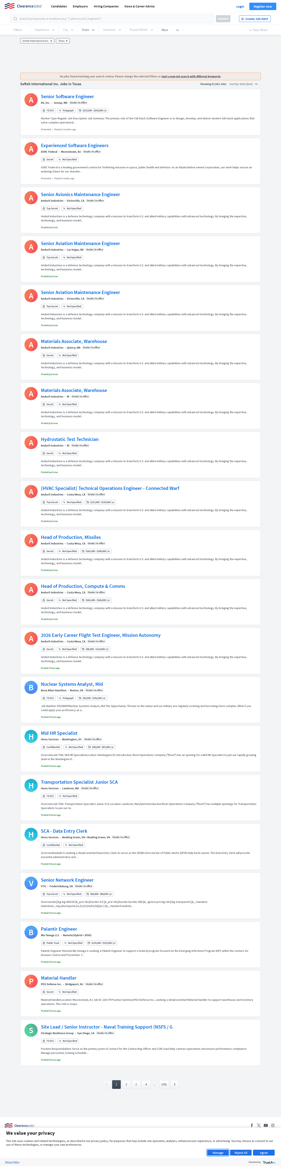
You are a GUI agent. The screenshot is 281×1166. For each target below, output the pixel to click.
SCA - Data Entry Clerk (64, 831)
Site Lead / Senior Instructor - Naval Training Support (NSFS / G (107, 1027)
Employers (80, 6)
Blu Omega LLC (50, 935)
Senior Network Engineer (67, 880)
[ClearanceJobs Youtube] (265, 1125)
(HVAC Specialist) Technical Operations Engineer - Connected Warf (110, 488)
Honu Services (50, 739)
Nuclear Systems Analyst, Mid (72, 684)
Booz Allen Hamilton (53, 690)
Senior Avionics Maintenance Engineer (80, 194)
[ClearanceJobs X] (258, 1125)
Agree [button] (264, 1153)
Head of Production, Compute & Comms (83, 586)
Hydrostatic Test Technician (70, 439)
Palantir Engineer (59, 929)
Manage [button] (217, 1153)
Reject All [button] (241, 1153)
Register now (263, 6)
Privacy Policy (12, 1162)
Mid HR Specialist (59, 733)
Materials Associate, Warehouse (74, 341)
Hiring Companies (106, 6)
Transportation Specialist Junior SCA (79, 782)
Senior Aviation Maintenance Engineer (80, 243)
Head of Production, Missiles (71, 537)
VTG (43, 886)
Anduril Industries (52, 200)
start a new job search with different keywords (191, 76)
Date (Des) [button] (246, 84)
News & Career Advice (139, 6)
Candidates (59, 6)
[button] (88, 30)
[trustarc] (269, 1162)
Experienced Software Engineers (74, 145)
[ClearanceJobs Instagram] (272, 1125)
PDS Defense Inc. (51, 984)
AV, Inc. (45, 103)
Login (240, 6)
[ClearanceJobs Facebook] (251, 1125)
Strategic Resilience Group (57, 1033)
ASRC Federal (49, 151)
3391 (164, 1084)
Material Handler (59, 978)
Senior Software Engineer (67, 96)
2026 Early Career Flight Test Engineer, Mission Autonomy (101, 635)
